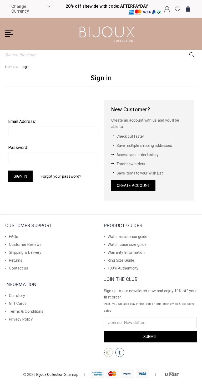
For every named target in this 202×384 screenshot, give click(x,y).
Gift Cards (18, 303)
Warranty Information (126, 252)
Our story (17, 295)
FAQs (13, 236)
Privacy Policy (21, 319)
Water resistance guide (127, 236)
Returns (15, 260)
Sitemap (71, 374)
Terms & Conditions (26, 311)
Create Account (133, 185)
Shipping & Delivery (25, 252)
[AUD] (48, 6)
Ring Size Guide (121, 260)
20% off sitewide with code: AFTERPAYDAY (107, 6)
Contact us (18, 268)
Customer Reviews (25, 244)
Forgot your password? (61, 176)
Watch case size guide (127, 244)
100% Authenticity (123, 268)
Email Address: (22, 121)
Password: (18, 147)
